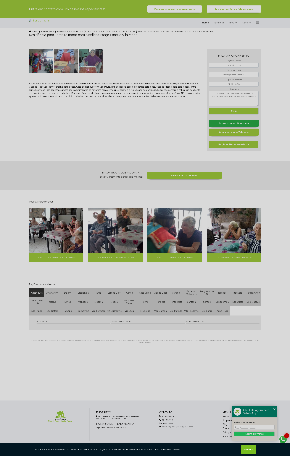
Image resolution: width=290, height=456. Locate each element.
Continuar (248, 449)
